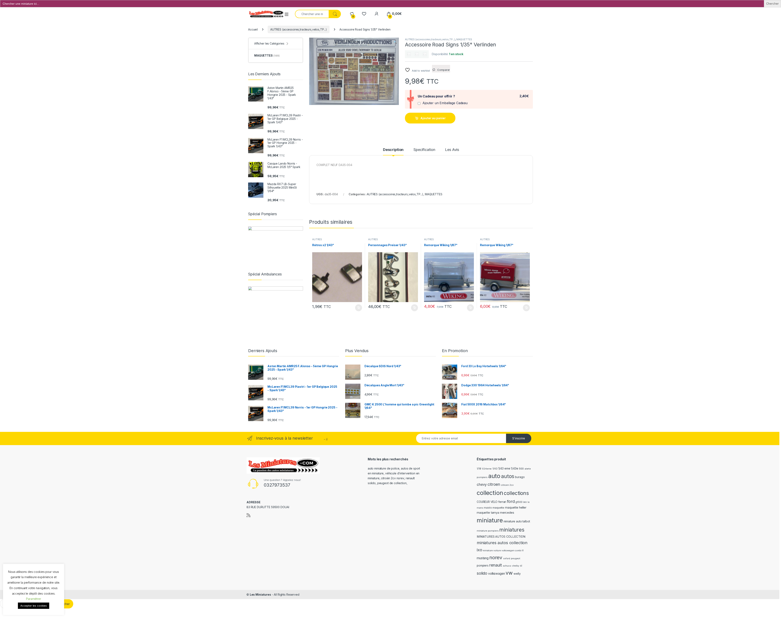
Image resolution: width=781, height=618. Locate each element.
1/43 (494, 468)
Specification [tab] (424, 150)
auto (494, 475)
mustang (483, 558)
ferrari (502, 501)
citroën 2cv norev (392, 478)
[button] (395, 42)
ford (511, 501)
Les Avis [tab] (452, 150)
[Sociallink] (248, 515)
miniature (490, 520)
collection (490, 492)
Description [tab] (393, 150)
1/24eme (487, 468)
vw (509, 573)
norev (495, 557)
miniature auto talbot (517, 521)
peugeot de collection (392, 483)
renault (495, 565)
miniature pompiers (487, 530)
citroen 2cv (507, 485)
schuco (507, 565)
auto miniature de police (383, 468)
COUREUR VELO (487, 501)
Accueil (253, 29)
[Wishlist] (364, 14)
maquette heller (515, 507)
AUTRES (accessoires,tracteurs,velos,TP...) (298, 29)
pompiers (483, 565)
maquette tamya (488, 512)
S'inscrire (518, 438)
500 (521, 468)
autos (507, 476)
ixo (525, 501)
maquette (498, 507)
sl (521, 565)
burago (520, 477)
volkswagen (496, 573)
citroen (494, 484)
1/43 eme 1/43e (508, 468)
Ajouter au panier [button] (357, 307)
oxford (506, 558)
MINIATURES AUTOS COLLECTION (501, 536)
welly (517, 573)
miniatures (511, 530)
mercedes (507, 512)
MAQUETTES (464, 39)
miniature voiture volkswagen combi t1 (503, 550)
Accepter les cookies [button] (33, 605)
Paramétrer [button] (33, 599)
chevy (482, 484)
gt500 (518, 502)
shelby (515, 565)
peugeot (515, 558)
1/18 (479, 468)
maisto (488, 507)
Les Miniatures (260, 594)
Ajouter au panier (433, 118)
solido (482, 573)
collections (516, 493)
